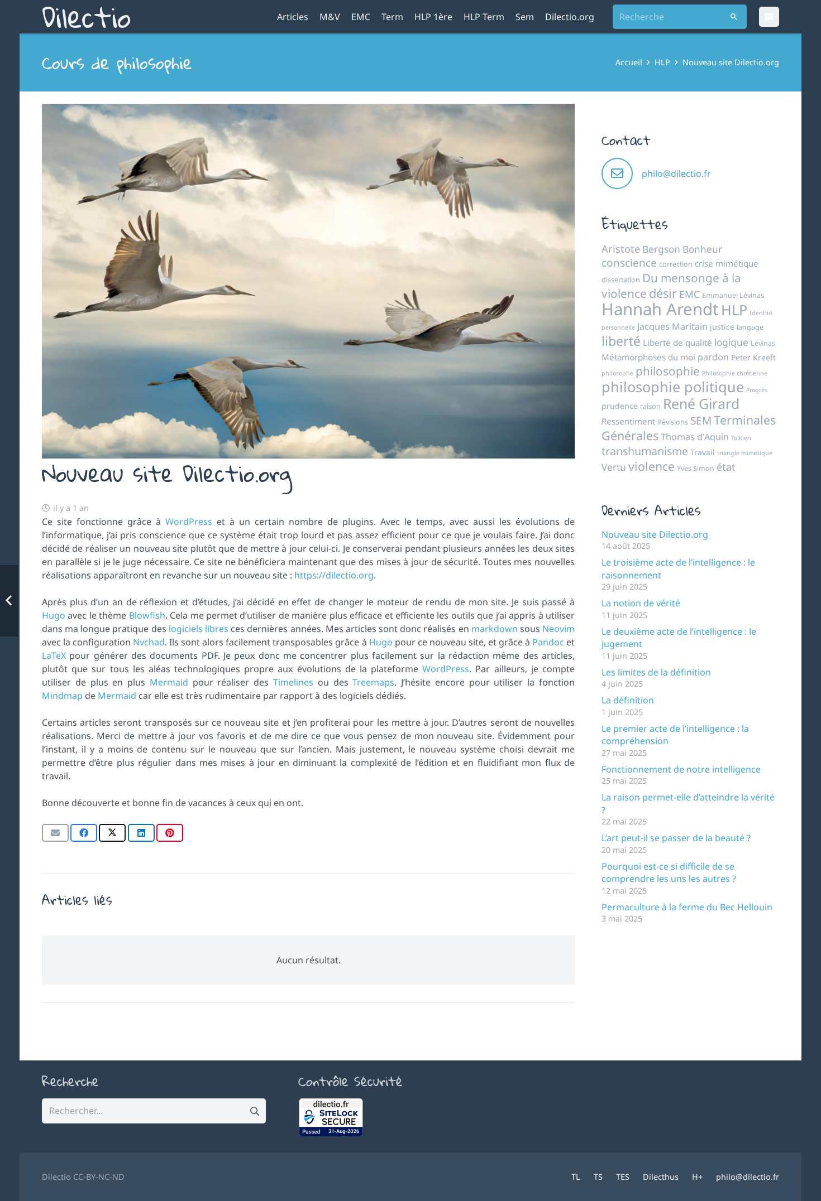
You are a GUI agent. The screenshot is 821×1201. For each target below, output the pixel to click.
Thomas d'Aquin (695, 437)
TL (575, 1176)
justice (722, 326)
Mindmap (62, 695)
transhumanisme (645, 451)
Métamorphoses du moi (648, 357)
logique (731, 342)
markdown (494, 629)
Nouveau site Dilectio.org (655, 534)
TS (598, 1176)
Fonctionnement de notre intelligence (681, 769)
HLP (734, 309)
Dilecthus (661, 1176)
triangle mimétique (744, 453)
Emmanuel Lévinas (733, 295)
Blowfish (147, 615)
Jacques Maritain (672, 326)
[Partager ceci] (83, 833)
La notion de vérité (641, 603)
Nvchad (149, 642)
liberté (621, 341)
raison (650, 406)
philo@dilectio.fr (676, 173)
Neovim (558, 629)
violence (651, 466)
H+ (697, 1176)
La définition (628, 700)
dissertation (621, 279)
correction (676, 264)
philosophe (617, 373)
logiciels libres (198, 629)
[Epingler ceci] (169, 833)
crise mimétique (726, 263)
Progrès (756, 390)
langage (750, 327)
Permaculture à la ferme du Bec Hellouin (687, 907)
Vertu (614, 467)
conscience (629, 262)
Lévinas (763, 343)
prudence (620, 406)
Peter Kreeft (753, 357)
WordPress (191, 521)
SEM (701, 420)
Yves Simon (695, 468)
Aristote (621, 248)
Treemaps (373, 682)
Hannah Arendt (660, 309)
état (726, 467)
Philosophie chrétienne (734, 373)
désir (663, 293)
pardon (713, 357)
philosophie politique (673, 386)
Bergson (661, 248)
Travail (702, 452)
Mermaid (169, 682)
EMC (689, 294)
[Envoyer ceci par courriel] (55, 833)
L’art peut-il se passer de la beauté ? (676, 838)
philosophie (668, 371)
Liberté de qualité (677, 342)
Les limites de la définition (656, 672)
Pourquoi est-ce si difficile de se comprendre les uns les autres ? (669, 872)
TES (622, 1176)
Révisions (672, 422)
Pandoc (548, 642)
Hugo (55, 615)
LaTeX (54, 655)
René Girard (701, 403)
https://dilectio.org (334, 575)
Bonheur (702, 248)
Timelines (293, 682)
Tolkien (741, 438)
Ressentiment (628, 421)
